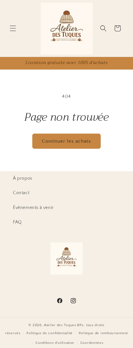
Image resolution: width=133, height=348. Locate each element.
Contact (21, 192)
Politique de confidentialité (49, 333)
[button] (13, 28)
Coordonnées (92, 343)
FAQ (17, 222)
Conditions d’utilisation (55, 343)
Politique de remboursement (103, 333)
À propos (22, 178)
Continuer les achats (66, 141)
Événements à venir (33, 207)
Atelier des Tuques (60, 325)
